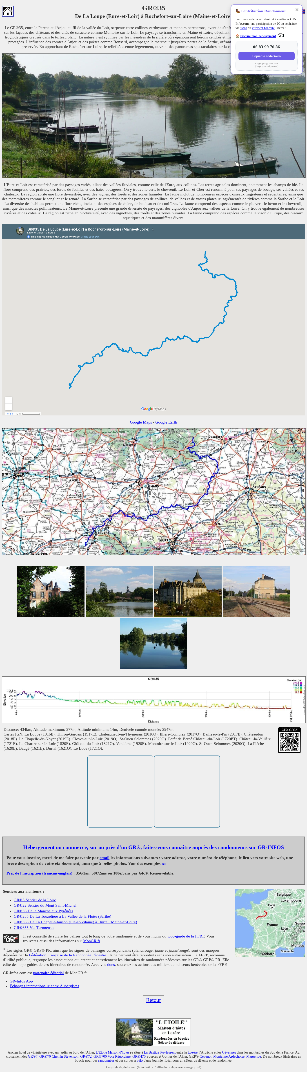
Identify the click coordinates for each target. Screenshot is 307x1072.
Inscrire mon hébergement (258, 36)
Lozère (193, 1052)
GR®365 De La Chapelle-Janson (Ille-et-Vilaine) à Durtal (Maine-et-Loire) (75, 922)
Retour (153, 1000)
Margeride (253, 1056)
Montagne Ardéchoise (229, 1056)
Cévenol (205, 1056)
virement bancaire (263, 28)
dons (111, 964)
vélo (140, 1060)
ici (164, 863)
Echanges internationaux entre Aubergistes (44, 986)
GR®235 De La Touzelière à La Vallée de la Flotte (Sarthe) (62, 916)
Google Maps (141, 422)
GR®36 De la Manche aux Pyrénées (43, 911)
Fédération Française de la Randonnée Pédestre (67, 955)
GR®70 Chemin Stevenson (58, 1056)
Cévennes (229, 1052)
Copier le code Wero (266, 56)
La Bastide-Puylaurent (160, 1052)
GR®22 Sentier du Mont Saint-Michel (45, 905)
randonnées (106, 1060)
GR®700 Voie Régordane (112, 1056)
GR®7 (33, 1056)
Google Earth (166, 422)
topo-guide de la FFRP (185, 936)
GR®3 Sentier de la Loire (35, 900)
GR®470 (139, 1056)
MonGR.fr (91, 941)
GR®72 (86, 1056)
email (104, 857)
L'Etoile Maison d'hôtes (112, 1052)
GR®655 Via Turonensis (34, 927)
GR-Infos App (21, 981)
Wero (243, 28)
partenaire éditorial (48, 973)
